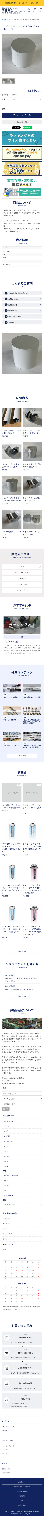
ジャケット (7, 1126)
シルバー (6, 1229)
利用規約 (22, 1496)
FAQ (22, 1500)
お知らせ (4, 1430)
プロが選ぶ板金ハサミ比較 (32, 697)
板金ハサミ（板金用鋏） (11, 1175)
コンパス (6, 1186)
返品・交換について (13, 316)
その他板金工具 (8, 1195)
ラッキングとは (22, 590)
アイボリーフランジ (22, 572)
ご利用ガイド (6, 1469)
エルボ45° (7, 1136)
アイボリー (22, 578)
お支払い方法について (14, 299)
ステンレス (6, 1218)
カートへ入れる (23, 115)
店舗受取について (12, 322)
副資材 (6, 1167)
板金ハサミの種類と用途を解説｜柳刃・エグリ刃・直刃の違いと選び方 (32, 721)
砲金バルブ (7, 1156)
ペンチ (6, 1191)
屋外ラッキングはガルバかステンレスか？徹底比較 (32, 746)
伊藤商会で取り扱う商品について (17, 293)
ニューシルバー (8, 1234)
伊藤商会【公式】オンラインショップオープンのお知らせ (22, 979)
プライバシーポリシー (22, 1491)
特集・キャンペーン (8, 1427)
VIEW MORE (22, 756)
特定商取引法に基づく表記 (22, 1486)
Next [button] (40, 54)
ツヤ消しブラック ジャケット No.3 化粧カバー (32, 807)
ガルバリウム (7, 1224)
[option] (22, 55)
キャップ (6, 1161)
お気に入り (5, 1453)
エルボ (6, 1131)
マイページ (5, 1449)
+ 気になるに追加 (22, 122)
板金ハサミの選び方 (10, 720)
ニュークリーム (8, 1244)
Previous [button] (3, 54)
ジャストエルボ (8, 1141)
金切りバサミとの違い (11, 697)
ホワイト (6, 1249)
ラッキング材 (22, 584)
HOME (4, 19)
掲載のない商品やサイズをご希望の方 (19, 989)
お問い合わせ (6, 1472)
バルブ (6, 1151)
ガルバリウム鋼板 (9, 1204)
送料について (11, 311)
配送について (11, 305)
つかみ (6, 1181)
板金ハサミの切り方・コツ (12, 745)
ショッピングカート (8, 1446)
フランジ (22, 566)
